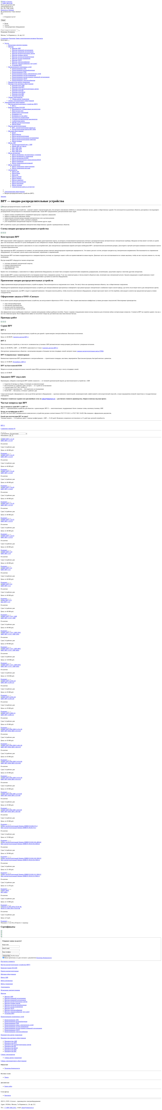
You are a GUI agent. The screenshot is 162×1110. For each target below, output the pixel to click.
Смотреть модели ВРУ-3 (50, 348)
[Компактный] (5, 432)
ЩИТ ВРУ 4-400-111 (7, 715)
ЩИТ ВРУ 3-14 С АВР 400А (10, 650)
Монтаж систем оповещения (21, 58)
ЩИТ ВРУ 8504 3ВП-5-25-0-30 (11, 731)
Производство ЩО (18, 94)
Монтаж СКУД (17, 60)
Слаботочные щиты (18, 121)
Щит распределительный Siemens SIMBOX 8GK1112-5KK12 (20, 876)
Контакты (40, 38)
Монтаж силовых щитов (20, 55)
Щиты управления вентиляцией (22, 163)
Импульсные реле (17, 111)
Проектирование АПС (19, 68)
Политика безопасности (44, 958)
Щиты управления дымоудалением (23, 166)
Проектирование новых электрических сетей (26, 73)
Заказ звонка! (11, 11)
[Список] (3, 432)
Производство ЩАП (18, 92)
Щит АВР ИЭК (17, 151)
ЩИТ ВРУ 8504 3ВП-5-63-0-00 (11, 763)
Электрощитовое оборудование (14, 102)
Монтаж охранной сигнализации (22, 50)
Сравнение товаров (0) (8, 428)
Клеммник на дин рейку (20, 116)
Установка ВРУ (17, 65)
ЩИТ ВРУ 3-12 (6, 586)
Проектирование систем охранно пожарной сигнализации (31, 77)
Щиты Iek (15, 175)
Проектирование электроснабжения (23, 80)
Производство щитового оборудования (20, 84)
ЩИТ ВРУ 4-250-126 (7, 698)
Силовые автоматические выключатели (24, 119)
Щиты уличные (17, 185)
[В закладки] (8, 502)
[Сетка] (1, 432)
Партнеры (12, 38)
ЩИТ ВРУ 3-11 (6, 569)
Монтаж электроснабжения (21, 62)
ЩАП (14, 133)
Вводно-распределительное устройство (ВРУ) (23, 104)
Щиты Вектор (16, 134)
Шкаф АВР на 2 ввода (19, 146)
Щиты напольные (17, 183)
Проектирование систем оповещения (24, 75)
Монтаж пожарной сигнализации (22, 52)
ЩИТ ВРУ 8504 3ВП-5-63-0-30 (11, 779)
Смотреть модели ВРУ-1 (21, 337)
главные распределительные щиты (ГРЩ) (90, 351)
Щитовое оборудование (15, 131)
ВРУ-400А (4, 892)
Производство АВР (18, 85)
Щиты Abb (15, 171)
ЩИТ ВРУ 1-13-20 (7, 473)
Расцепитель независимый (20, 117)
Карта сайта (8, 1086)
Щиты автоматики (14, 153)
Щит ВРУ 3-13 (5, 602)
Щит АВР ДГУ (17, 149)
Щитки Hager (16, 124)
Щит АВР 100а (17, 148)
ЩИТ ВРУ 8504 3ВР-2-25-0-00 (10, 795)
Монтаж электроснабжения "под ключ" (24, 63)
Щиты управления (14, 165)
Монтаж (11, 46)
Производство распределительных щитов (25, 89)
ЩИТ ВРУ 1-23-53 (7, 537)
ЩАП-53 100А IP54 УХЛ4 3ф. (10, 908)
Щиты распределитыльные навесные (24, 139)
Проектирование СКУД (19, 79)
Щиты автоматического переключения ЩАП (26, 160)
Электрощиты (12, 170)
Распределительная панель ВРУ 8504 (24, 129)
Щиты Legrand (16, 176)
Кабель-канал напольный (20, 112)
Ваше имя (5, 944)
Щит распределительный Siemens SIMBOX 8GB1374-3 (18, 827)
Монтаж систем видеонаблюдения (23, 57)
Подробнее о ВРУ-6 (19, 362)
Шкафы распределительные (21, 122)
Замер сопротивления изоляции (26, 38)
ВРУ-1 (14, 106)
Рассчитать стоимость (8, 961)
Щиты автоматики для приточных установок (26, 154)
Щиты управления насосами (21, 168)
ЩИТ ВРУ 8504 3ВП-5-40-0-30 (11, 747)
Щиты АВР (12, 143)
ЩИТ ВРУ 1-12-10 (7, 457)
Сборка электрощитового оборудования (21, 100)
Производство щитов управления (19, 82)
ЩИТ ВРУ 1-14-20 (7, 489)
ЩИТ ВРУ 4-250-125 (7, 682)
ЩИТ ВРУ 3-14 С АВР (8, 618)
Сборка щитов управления (20, 99)
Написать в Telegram (7, 10)
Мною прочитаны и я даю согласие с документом (28, 958)
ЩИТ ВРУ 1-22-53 (7, 521)
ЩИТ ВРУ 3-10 (6, 553)
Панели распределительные (17, 126)
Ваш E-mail (5, 948)
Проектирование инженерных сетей (20, 67)
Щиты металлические (19, 181)
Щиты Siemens (16, 178)
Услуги (6, 43)
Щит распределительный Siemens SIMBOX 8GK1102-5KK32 (20, 860)
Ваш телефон (6, 952)
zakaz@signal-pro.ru (48, 399)
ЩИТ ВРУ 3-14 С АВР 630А (10, 666)
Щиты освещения (17, 161)
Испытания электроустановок (17, 45)
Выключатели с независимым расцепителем (26, 109)
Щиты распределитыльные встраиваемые (25, 138)
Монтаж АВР (16, 48)
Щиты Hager (16, 173)
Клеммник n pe (17, 114)
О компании (5, 38)
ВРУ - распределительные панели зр (23, 127)
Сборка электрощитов (15, 97)
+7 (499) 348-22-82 (10, 1107)
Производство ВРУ (18, 87)
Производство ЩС (18, 95)
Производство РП (17, 90)
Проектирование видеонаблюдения (23, 70)
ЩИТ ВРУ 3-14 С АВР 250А (10, 634)
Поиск (6, 1077)
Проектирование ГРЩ (19, 72)
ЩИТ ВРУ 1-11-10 (7, 440)
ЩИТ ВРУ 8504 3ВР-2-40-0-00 (10, 811)
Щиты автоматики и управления (22, 156)
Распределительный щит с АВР (22, 144)
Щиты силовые (17, 141)
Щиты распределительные (20, 136)
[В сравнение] (10, 502)
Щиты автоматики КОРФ (20, 158)
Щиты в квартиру (17, 180)
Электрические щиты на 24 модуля (23, 187)
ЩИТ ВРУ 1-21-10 (7, 505)
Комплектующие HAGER (16, 107)
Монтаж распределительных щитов (23, 53)
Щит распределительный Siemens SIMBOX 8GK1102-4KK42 (20, 844)
